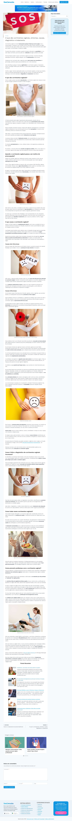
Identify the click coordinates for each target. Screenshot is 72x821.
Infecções (25, 442)
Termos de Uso (30, 818)
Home (22, 2)
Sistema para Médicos (53, 2)
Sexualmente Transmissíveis (33, 442)
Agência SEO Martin (49, 818)
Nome (5, 783)
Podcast (45, 2)
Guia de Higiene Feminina (29, 652)
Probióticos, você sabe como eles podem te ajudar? (28, 667)
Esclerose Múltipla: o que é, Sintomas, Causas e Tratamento (30, 690)
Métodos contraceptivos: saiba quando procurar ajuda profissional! (13, 751)
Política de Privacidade (39, 818)
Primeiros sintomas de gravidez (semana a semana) (28, 699)
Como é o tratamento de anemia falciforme (13, 726)
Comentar (6, 769)
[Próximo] (44, 746)
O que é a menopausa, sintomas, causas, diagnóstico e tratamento (38, 727)
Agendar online (64, 2)
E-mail (21, 783)
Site (35, 783)
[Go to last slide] (7, 746)
